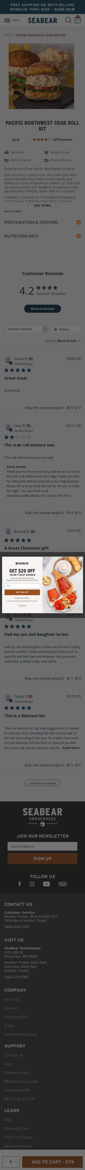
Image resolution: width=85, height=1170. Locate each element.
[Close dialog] (80, 559)
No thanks (22, 605)
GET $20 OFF (22, 592)
